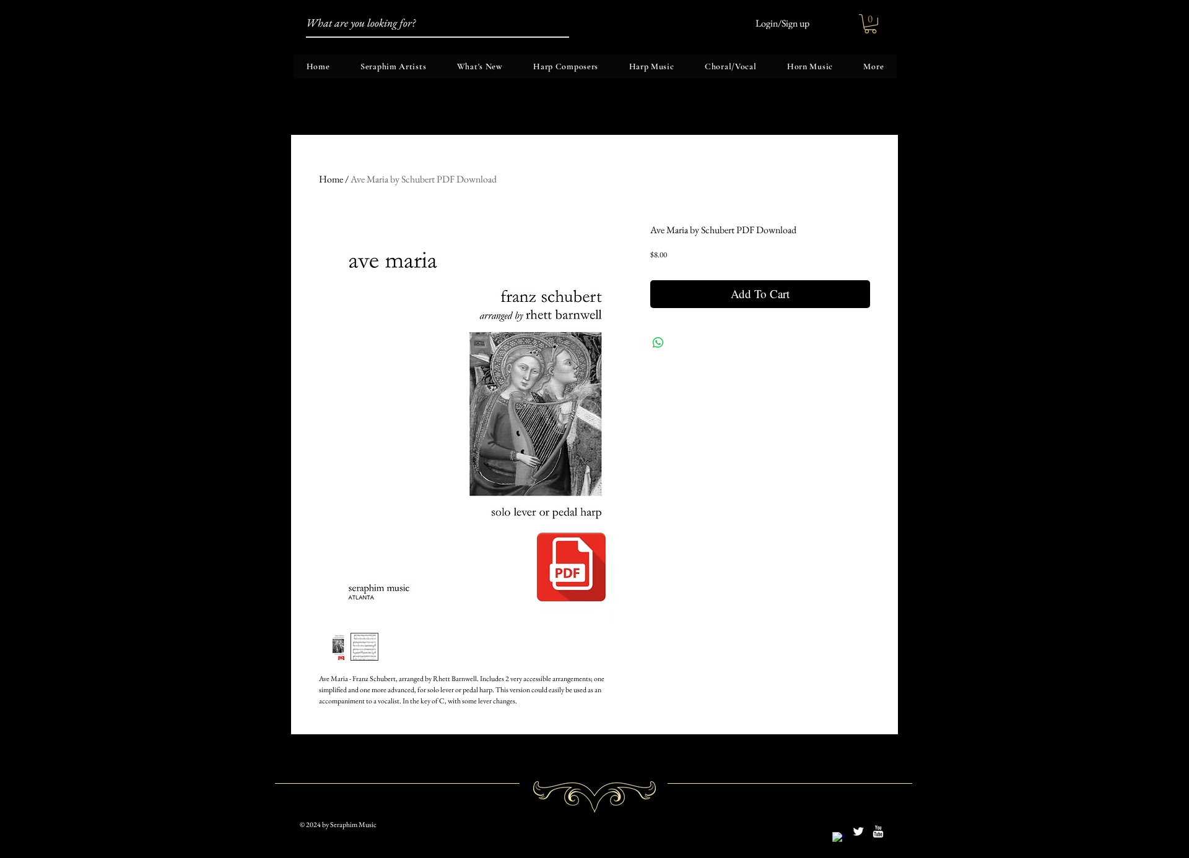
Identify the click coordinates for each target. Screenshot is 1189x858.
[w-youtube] (878, 831)
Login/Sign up (782, 23)
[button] (870, 23)
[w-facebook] (838, 838)
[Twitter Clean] (858, 831)
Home (331, 179)
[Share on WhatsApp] (658, 342)
